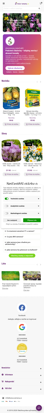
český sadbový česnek (23, 63)
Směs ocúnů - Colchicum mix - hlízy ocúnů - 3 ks (11, 165)
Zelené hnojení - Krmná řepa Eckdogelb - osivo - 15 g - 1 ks (11, 113)
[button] (18, 29)
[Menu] (4, 3)
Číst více (5, 288)
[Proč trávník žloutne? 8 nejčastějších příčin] (11, 275)
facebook (22, 315)
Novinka (5, 81)
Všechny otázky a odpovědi (22, 256)
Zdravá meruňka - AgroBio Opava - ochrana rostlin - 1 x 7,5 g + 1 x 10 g (33, 114)
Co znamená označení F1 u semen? (20, 231)
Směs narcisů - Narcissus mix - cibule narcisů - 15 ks (33, 165)
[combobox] (20, 8)
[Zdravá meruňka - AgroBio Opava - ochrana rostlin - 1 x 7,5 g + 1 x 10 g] (32, 98)
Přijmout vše (32, 220)
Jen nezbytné (12, 220)
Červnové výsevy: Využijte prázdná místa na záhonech (32, 285)
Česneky (21, 72)
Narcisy (15, 72)
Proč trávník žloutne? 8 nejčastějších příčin (10, 285)
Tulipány (9, 72)
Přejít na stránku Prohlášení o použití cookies (22, 224)
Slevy (4, 133)
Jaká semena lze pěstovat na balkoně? (22, 250)
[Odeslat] (39, 8)
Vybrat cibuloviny (15, 68)
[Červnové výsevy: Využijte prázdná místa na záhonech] (32, 275)
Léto (4, 263)
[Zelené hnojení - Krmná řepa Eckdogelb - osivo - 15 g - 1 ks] (11, 98)
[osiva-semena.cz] (22, 3)
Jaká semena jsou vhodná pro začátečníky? (17, 243)
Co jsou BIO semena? (15, 237)
